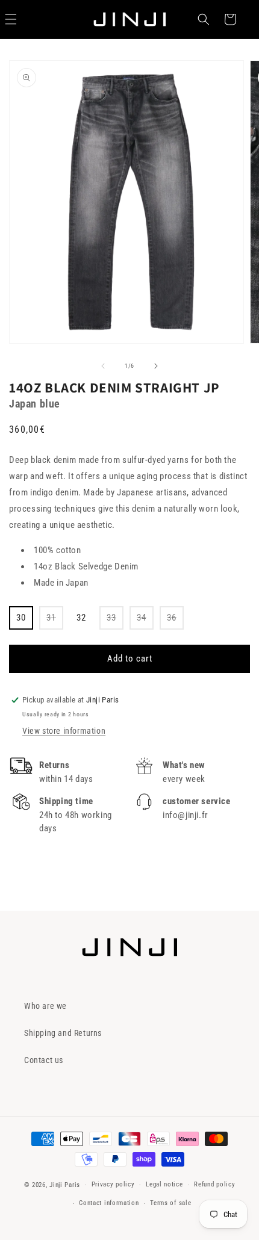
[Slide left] (103, 366)
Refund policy (214, 1184)
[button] (203, 19)
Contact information (109, 1203)
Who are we (45, 1006)
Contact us (43, 1060)
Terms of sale (170, 1203)
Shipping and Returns (63, 1033)
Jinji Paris (64, 1185)
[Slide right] (156, 366)
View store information (63, 731)
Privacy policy (113, 1184)
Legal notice (164, 1184)
